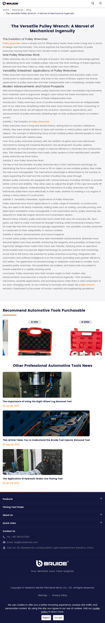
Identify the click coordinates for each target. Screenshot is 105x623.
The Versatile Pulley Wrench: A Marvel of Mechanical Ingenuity (40, 13)
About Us (8, 515)
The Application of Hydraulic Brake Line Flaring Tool (32, 478)
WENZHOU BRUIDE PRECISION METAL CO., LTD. (48, 588)
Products (8, 499)
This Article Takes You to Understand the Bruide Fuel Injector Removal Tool (46, 440)
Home (6, 10)
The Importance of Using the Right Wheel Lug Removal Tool (37, 401)
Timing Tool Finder (13, 507)
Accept (58, 617)
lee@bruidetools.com (26, 542)
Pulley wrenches (11, 43)
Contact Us (9, 531)
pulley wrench (86, 285)
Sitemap (42, 595)
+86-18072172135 (20, 537)
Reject (46, 617)
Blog (28, 10)
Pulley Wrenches (40, 121)
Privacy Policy (59, 595)
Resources (17, 10)
